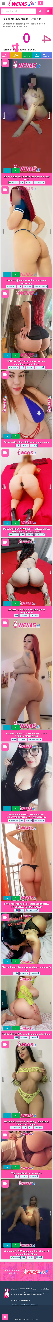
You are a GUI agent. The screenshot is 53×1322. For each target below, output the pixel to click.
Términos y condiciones (21, 1305)
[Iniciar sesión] (40, 3)
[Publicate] (48, 11)
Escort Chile (25, 1289)
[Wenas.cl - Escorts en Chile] (18, 3)
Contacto (34, 1305)
